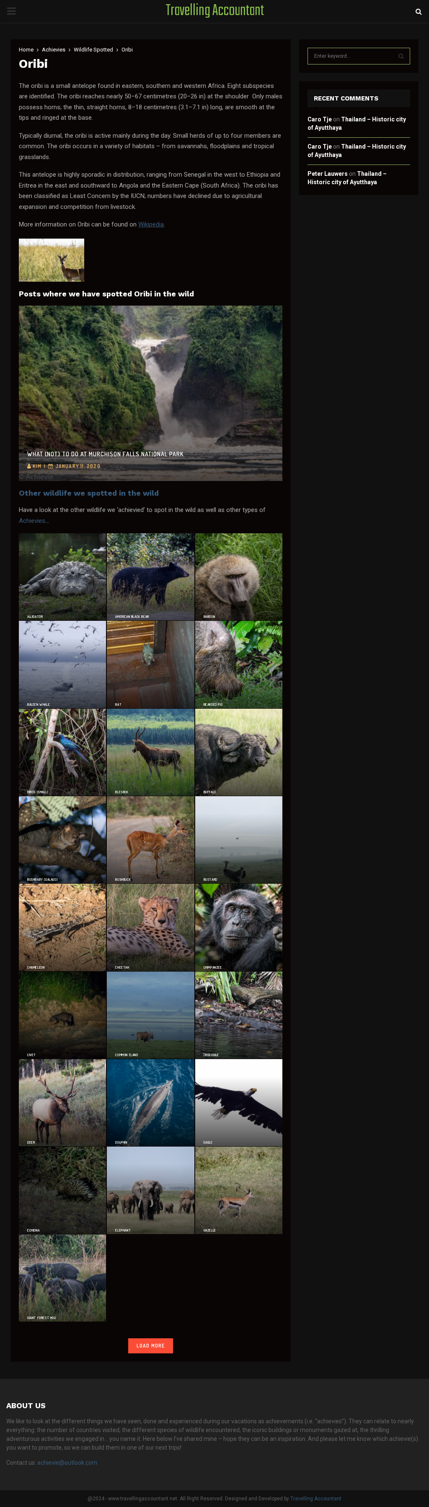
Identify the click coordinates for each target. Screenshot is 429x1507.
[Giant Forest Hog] (62, 1278)
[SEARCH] (401, 56)
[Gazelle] (238, 1190)
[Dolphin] (150, 1102)
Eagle (208, 1142)
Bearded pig (213, 704)
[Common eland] (150, 1015)
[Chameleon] (62, 927)
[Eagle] (238, 1102)
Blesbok (121, 792)
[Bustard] (238, 839)
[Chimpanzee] (238, 927)
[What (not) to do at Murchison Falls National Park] (150, 393)
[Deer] (62, 1102)
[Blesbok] (150, 752)
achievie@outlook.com (67, 1462)
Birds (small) (37, 792)
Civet (31, 1055)
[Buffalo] (238, 752)
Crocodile (211, 1055)
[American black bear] (150, 576)
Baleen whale (38, 704)
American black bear (132, 617)
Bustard (210, 879)
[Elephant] (150, 1190)
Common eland (126, 1055)
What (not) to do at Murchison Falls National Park (105, 454)
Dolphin (121, 1142)
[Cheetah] (150, 927)
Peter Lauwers (328, 173)
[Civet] (62, 1015)
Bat (118, 704)
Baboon (209, 617)
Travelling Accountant (214, 11)
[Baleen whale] (62, 664)
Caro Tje (320, 119)
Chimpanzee (213, 967)
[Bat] (150, 664)
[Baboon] (238, 576)
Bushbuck (123, 879)
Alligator (35, 617)
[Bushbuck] (150, 839)
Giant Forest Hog (41, 1318)
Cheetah (122, 967)
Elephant (123, 1230)
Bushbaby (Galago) (42, 879)
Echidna (33, 1230)
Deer (31, 1142)
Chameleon (35, 967)
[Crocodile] (238, 1015)
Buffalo (210, 792)
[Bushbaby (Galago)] (62, 839)
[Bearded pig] (238, 664)
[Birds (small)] (62, 752)
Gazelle (210, 1230)
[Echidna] (62, 1190)
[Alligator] (62, 576)
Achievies (32, 521)
